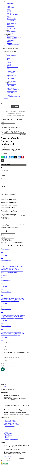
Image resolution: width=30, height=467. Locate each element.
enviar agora (23, 134)
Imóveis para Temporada (11, 423)
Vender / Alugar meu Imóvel (14, 37)
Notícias (9, 41)
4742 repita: (4, 242)
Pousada (9, 11)
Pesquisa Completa (12, 38)
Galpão (9, 17)
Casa (8, 9)
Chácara (9, 4)
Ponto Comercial (11, 19)
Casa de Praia (10, 20)
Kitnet (8, 6)
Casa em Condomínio (12, 14)
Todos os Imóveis (11, 3)
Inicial (6, 432)
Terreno (9, 13)
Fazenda (9, 10)
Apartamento (10, 7)
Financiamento (10, 40)
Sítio (8, 16)
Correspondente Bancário (13, 44)
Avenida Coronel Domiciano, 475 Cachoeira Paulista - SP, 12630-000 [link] (15, 399)
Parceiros (9, 43)
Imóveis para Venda (10, 420)
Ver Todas (15, 106)
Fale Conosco (8, 456)
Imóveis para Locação (10, 421)
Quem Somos (10, 36)
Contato (6, 45)
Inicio (5, 52)
